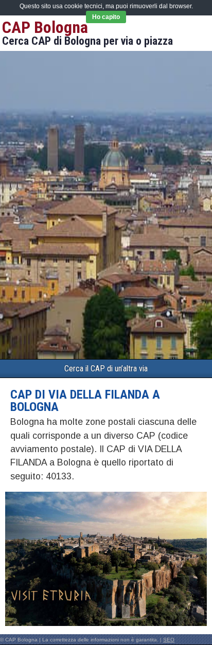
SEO (168, 639)
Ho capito (106, 17)
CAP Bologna (45, 27)
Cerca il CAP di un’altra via (106, 368)
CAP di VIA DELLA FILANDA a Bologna (85, 400)
